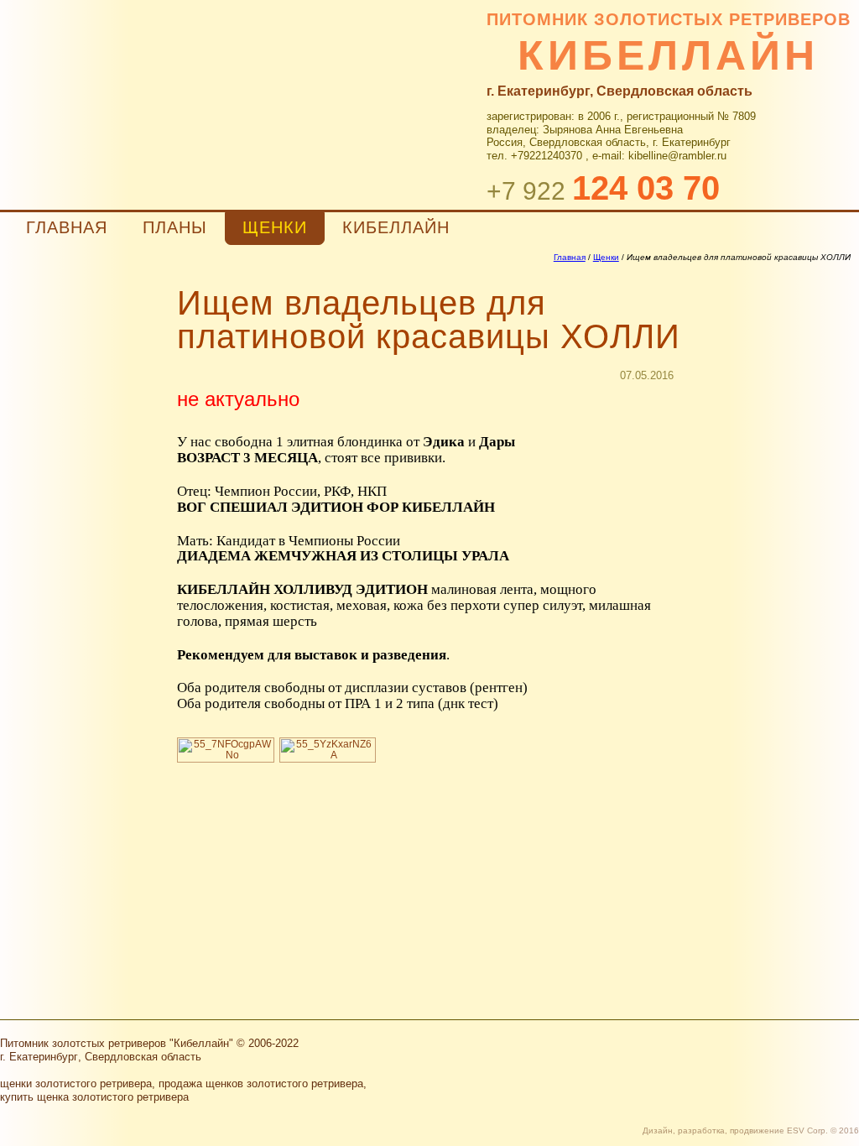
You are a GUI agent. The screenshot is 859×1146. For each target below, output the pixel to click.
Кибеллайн (396, 227)
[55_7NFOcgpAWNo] (225, 750)
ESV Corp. (807, 1130)
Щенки (274, 227)
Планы (175, 227)
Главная (570, 257)
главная (66, 227)
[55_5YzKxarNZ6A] (328, 750)
